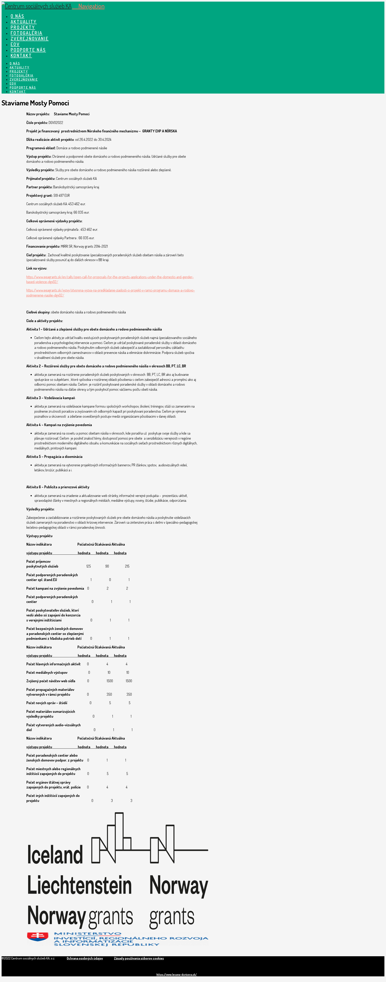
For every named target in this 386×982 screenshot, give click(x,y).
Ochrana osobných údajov (85, 958)
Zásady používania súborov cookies (139, 958)
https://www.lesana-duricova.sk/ (176, 974)
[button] (88, 6)
